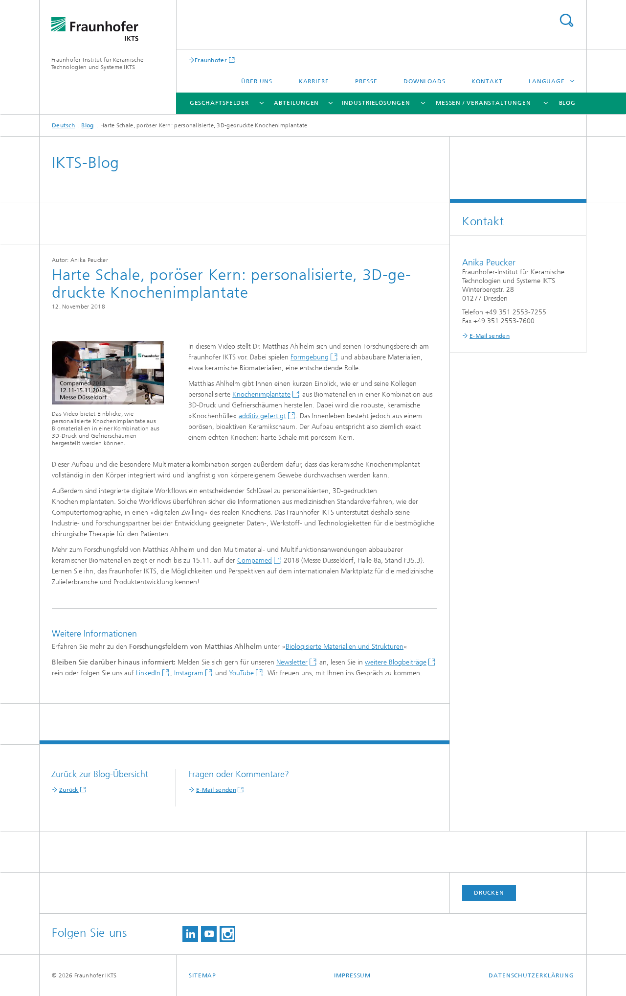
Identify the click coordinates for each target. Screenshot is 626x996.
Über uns (256, 81)
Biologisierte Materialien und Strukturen (344, 646)
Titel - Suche (566, 20)
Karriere (314, 81)
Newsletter (292, 662)
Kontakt (486, 81)
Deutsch (63, 125)
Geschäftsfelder (219, 102)
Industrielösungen (376, 102)
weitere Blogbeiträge (395, 662)
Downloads (424, 81)
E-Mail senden (216, 789)
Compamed (254, 560)
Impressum (352, 975)
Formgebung (310, 357)
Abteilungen (296, 102)
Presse (366, 81)
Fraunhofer (211, 60)
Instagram (188, 673)
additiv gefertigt (262, 416)
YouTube (241, 673)
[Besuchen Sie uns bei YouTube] (209, 934)
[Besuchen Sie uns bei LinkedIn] (190, 934)
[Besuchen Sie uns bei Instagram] (227, 934)
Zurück (69, 789)
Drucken (489, 892)
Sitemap (202, 975)
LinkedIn (148, 673)
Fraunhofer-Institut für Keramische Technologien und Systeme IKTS (97, 63)
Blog (567, 102)
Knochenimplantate (261, 394)
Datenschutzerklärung (531, 975)
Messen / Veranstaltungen (483, 102)
